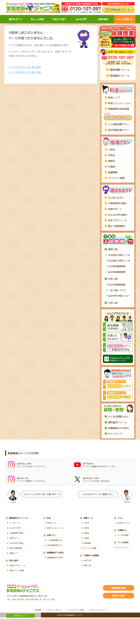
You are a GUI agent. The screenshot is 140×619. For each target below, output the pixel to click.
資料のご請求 (118, 595)
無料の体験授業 (15, 548)
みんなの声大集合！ (118, 214)
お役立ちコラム (124, 523)
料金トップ (114, 97)
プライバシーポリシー (54, 610)
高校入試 (112, 249)
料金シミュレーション (119, 103)
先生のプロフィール (17, 565)
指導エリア (13, 553)
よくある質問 (123, 535)
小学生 (111, 149)
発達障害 (112, 172)
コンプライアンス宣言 (76, 610)
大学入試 (112, 302)
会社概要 (38, 610)
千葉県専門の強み (117, 203)
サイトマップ (115, 433)
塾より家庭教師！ (117, 226)
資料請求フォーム (120, 75)
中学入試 (112, 278)
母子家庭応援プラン (118, 130)
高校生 (111, 160)
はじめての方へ (116, 197)
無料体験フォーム (120, 69)
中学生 (111, 155)
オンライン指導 (116, 178)
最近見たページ (20, 616)
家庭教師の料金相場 (118, 108)
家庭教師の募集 (118, 587)
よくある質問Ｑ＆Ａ (118, 416)
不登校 (111, 166)
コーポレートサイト (96, 610)
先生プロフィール (117, 220)
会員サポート (115, 209)
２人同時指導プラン (118, 124)
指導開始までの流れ (118, 428)
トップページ (14, 523)
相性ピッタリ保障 (16, 570)
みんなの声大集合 (16, 543)
